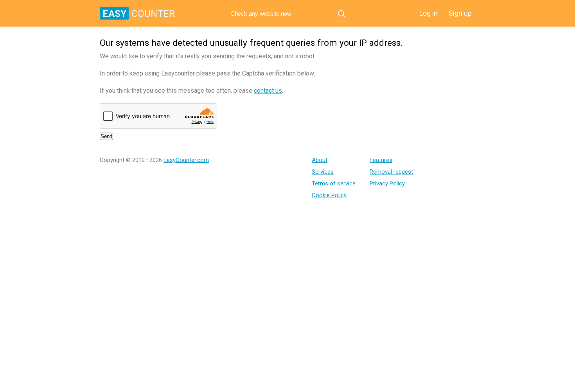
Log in (428, 13)
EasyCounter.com (186, 160)
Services (323, 171)
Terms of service (334, 183)
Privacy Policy (387, 183)
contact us (268, 90)
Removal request (391, 171)
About (319, 160)
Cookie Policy (329, 195)
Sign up (460, 13)
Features (381, 160)
